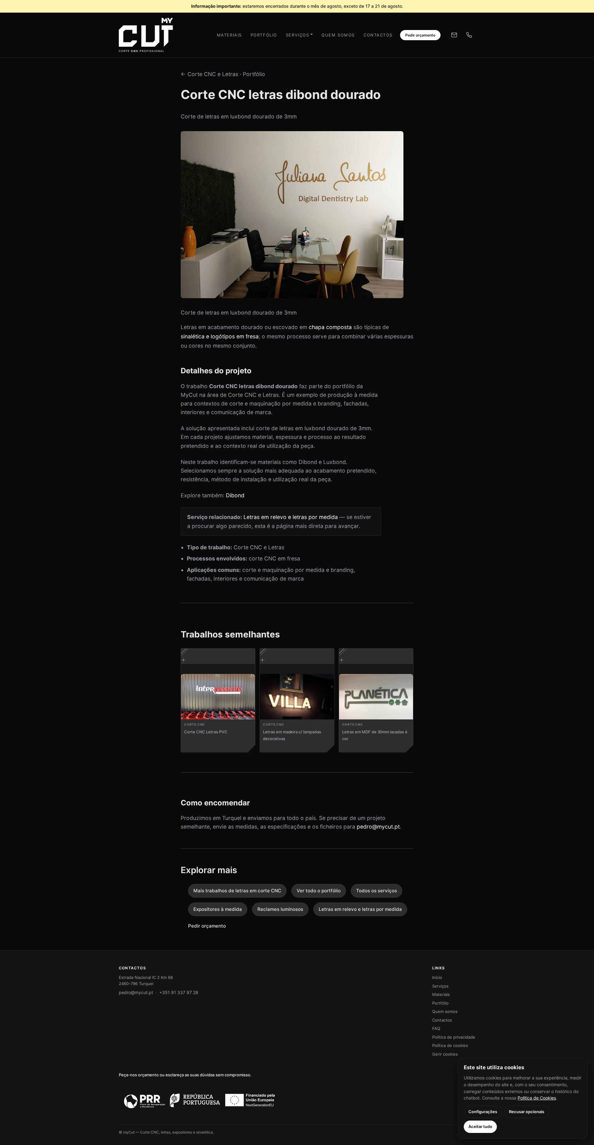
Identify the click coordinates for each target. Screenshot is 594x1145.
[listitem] (218, 700)
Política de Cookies (537, 1097)
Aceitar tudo (480, 1126)
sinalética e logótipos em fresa (220, 336)
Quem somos (338, 34)
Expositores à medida (217, 909)
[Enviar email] (454, 35)
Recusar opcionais (526, 1111)
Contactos (378, 34)
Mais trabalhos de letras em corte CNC (237, 891)
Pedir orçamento (420, 35)
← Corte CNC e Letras (209, 74)
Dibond (235, 495)
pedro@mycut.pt (378, 826)
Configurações (482, 1111)
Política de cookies (450, 1045)
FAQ (436, 1028)
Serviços (297, 34)
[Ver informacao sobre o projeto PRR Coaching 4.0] (199, 1100)
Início (437, 977)
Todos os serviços (376, 891)
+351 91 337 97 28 (178, 992)
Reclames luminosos (280, 909)
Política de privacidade (453, 1037)
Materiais (229, 34)
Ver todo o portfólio (319, 891)
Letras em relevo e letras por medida (290, 517)
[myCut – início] (142, 35)
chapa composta (330, 327)
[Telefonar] (469, 35)
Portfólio (264, 34)
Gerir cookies (445, 1054)
